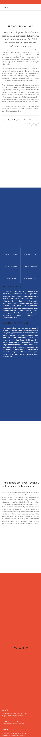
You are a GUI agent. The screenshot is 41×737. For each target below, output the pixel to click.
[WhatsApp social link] (24, 2)
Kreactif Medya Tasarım (16, 120)
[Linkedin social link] (21, 2)
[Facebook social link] (16, 2)
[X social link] (19, 2)
